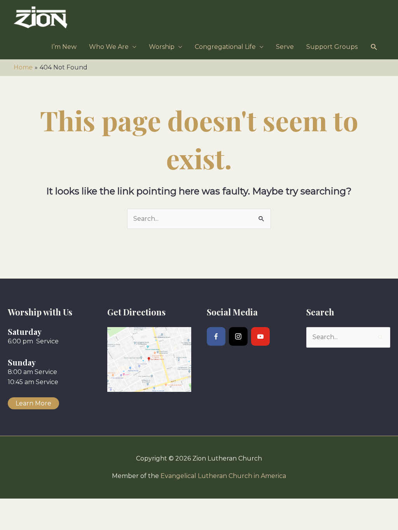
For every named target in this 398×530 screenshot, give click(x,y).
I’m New (64, 46)
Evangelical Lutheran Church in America (223, 476)
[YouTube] (260, 336)
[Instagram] (238, 336)
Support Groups (332, 46)
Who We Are (109, 46)
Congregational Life (225, 46)
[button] (374, 47)
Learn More (33, 403)
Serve (285, 46)
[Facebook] (216, 336)
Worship (162, 46)
